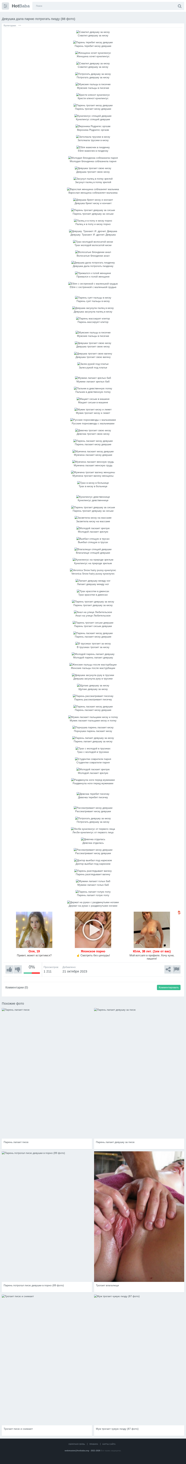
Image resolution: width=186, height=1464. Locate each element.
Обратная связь (76, 1444)
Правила (93, 1444)
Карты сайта (109, 1444)
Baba (21, 6)
